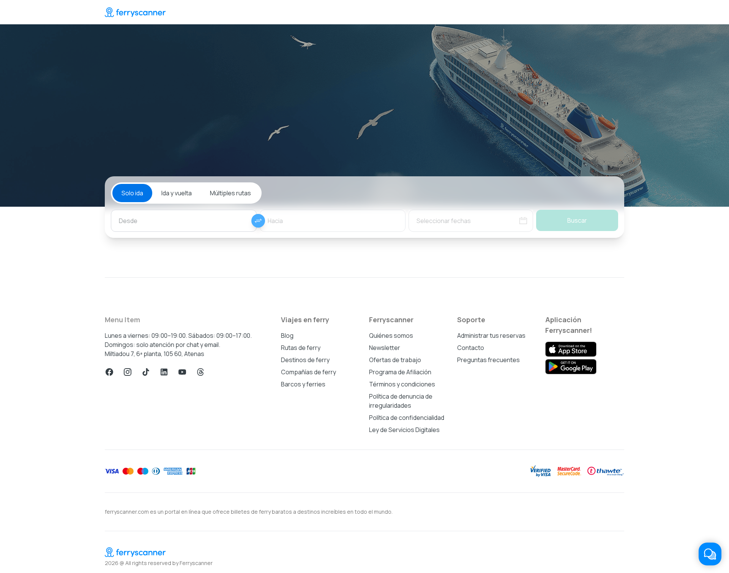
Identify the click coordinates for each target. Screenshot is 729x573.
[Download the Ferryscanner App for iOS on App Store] (570, 349)
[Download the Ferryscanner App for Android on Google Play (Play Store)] (570, 366)
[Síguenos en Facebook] (109, 372)
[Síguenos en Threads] (200, 372)
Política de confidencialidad (406, 417)
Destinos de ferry (305, 360)
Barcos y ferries (303, 384)
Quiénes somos (391, 335)
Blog (287, 335)
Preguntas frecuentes (488, 360)
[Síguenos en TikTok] (145, 372)
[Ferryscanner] (135, 12)
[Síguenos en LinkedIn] (164, 372)
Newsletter (384, 347)
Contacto (470, 347)
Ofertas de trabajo (395, 360)
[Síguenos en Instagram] (127, 372)
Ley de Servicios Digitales (404, 430)
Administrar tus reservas (491, 335)
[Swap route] (258, 221)
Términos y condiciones (402, 384)
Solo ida (132, 193)
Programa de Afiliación (400, 372)
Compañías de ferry (308, 372)
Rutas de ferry (300, 347)
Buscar (577, 220)
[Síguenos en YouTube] (182, 372)
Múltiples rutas (230, 193)
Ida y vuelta (176, 193)
